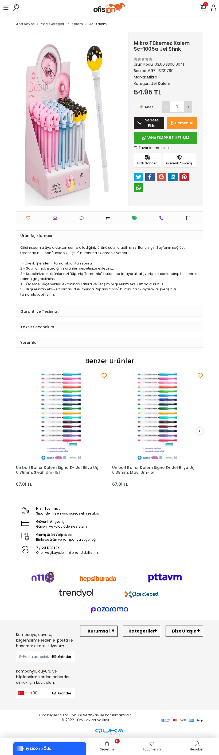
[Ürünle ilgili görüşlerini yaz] (83, 218)
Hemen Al (184, 123)
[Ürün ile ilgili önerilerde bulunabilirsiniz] (189, 218)
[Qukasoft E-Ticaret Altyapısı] (109, 732)
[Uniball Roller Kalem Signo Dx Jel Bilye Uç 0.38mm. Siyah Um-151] (61, 417)
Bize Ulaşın (184, 631)
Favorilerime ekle (153, 147)
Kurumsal (99, 631)
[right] (199, 431)
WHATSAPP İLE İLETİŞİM (168, 137)
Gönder (64, 656)
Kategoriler (141, 631)
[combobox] (22, 693)
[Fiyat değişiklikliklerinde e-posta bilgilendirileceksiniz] (136, 218)
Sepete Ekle (152, 122)
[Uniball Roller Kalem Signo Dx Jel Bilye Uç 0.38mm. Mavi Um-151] (157, 417)
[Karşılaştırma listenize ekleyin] (109, 218)
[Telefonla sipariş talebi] (162, 218)
